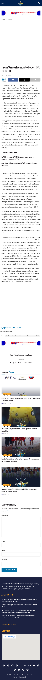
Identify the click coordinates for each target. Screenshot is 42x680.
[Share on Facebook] (13, 80)
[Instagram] (25, 665)
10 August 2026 (7, 403)
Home (3, 19)
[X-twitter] (21, 665)
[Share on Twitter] (24, 80)
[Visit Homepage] (21, 3)
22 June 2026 (6, 494)
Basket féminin (20, 336)
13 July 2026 (6, 464)
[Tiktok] (38, 665)
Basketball (30, 336)
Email (4, 550)
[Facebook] (4, 665)
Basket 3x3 (9, 336)
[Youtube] (30, 665)
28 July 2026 (6, 433)
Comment (5, 515)
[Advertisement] (21, 43)
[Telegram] (15, 670)
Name (4, 541)
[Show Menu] (2, 3)
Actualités (9, 19)
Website (4, 560)
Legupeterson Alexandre (10, 327)
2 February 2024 (10, 75)
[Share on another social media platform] (35, 80)
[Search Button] (39, 3)
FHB (37, 336)
